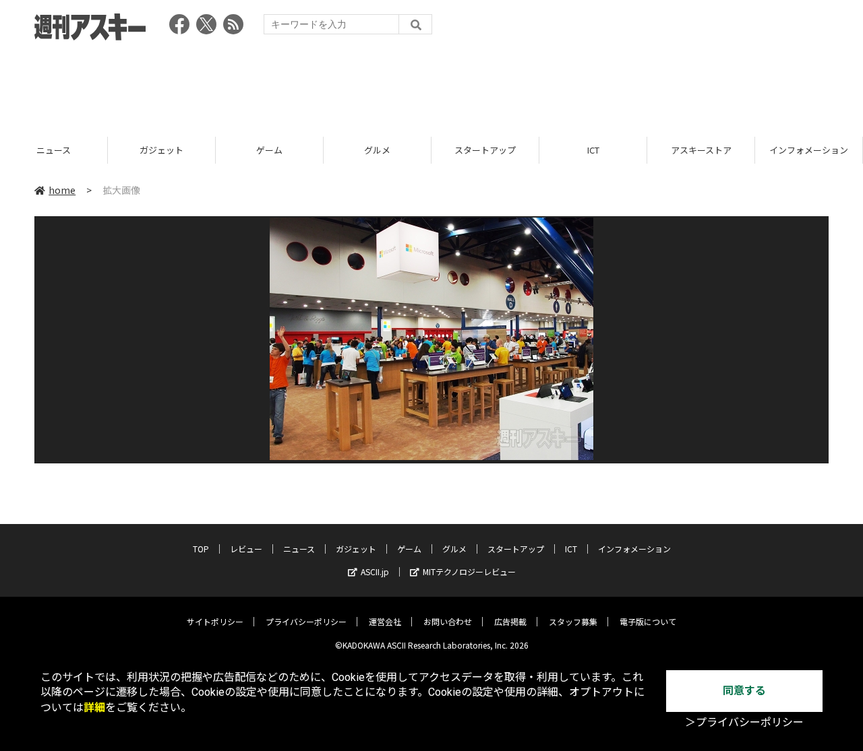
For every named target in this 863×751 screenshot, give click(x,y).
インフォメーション (808, 149)
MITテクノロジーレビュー (469, 571)
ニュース (53, 149)
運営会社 (385, 621)
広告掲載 (510, 621)
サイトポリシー (215, 621)
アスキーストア (701, 149)
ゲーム (269, 149)
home (62, 190)
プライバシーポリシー (306, 621)
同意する (744, 690)
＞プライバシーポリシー (744, 722)
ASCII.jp (375, 571)
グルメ (377, 149)
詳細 (94, 707)
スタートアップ (485, 149)
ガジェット (161, 149)
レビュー (246, 548)
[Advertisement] (431, 84)
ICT (593, 149)
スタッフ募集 (573, 621)
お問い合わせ (447, 621)
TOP (201, 548)
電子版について (648, 621)
